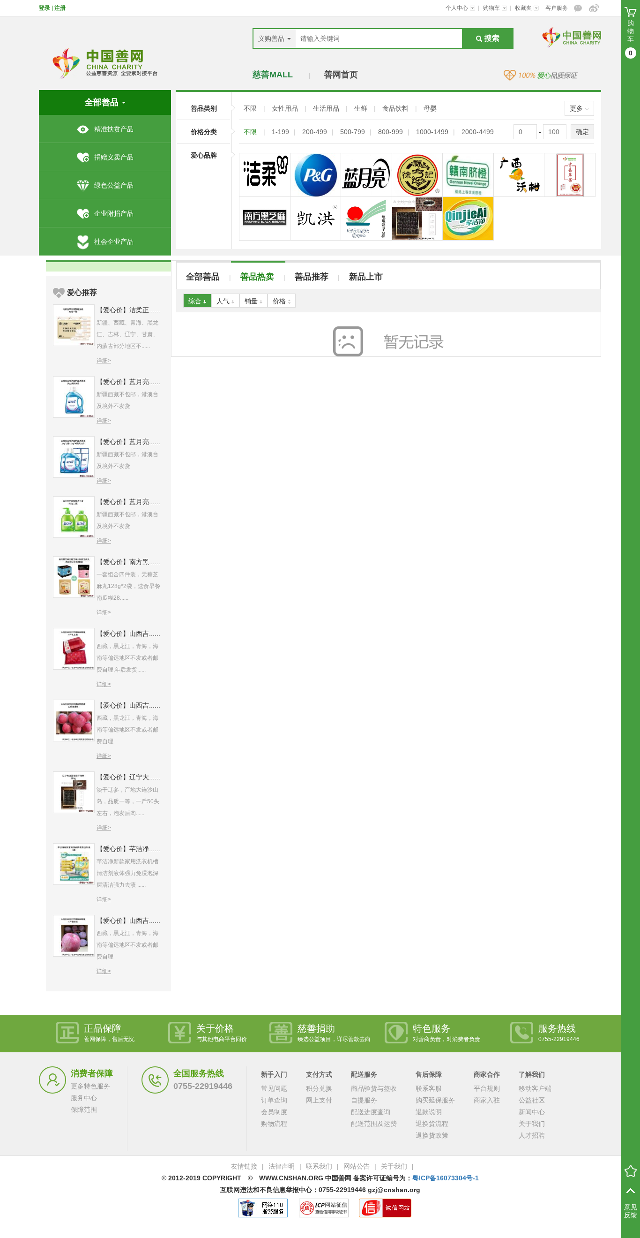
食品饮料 (396, 108)
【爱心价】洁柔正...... (128, 310)
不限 (251, 108)
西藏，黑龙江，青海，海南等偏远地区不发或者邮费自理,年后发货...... (127, 658)
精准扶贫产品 (114, 129)
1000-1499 (432, 132)
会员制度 (274, 1112)
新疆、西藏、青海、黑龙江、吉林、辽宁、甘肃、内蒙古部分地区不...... (127, 334)
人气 (223, 301)
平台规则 (487, 1088)
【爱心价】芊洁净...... (128, 849)
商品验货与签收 (374, 1088)
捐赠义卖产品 (114, 157)
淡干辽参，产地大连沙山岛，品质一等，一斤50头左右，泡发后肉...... (128, 801)
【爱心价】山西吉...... (128, 633)
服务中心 (84, 1098)
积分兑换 (319, 1088)
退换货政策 (432, 1135)
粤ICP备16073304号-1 (445, 1178)
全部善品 (203, 276)
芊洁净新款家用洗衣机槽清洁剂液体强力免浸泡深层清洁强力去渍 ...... (127, 873)
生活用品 (327, 108)
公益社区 (532, 1100)
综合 (195, 301)
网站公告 (356, 1166)
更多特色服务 (90, 1086)
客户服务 (556, 8)
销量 (252, 301)
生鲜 (361, 108)
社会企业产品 (114, 241)
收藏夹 (524, 8)
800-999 (390, 132)
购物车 (492, 8)
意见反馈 (630, 1211)
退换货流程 (432, 1123)
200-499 (314, 132)
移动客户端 (535, 1088)
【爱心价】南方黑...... (128, 562)
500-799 (352, 132)
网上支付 (319, 1100)
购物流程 (274, 1123)
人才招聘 (532, 1135)
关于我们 (532, 1123)
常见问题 (274, 1088)
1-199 (280, 132)
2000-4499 (477, 132)
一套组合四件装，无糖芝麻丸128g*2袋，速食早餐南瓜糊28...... (128, 586)
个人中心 (457, 8)
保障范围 (84, 1109)
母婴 (430, 108)
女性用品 (286, 108)
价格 (280, 301)
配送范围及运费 (374, 1123)
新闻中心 (532, 1112)
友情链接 (244, 1166)
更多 (577, 108)
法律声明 (281, 1166)
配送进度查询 (370, 1112)
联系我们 (319, 1166)
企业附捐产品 (114, 213)
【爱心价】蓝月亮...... (128, 381)
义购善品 (272, 38)
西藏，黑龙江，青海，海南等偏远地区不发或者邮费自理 (127, 730)
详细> (104, 360)
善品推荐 (311, 276)
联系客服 (429, 1088)
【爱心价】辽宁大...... (128, 777)
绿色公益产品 (114, 185)
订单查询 (274, 1100)
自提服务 (364, 1100)
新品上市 (366, 276)
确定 (582, 132)
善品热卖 (257, 276)
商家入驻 (487, 1100)
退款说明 (429, 1112)
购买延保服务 (435, 1100)
